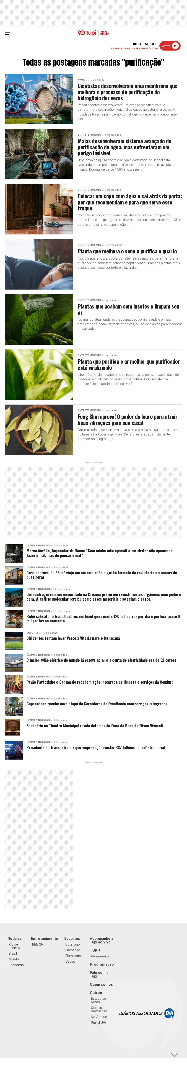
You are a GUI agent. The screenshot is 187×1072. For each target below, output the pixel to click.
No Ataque (99, 1017)
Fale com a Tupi (99, 974)
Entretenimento (44, 938)
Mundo (14, 959)
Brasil (13, 953)
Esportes (72, 938)
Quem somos (101, 984)
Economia (16, 965)
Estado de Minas (98, 1000)
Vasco (70, 961)
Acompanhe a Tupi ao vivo (101, 940)
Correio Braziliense (99, 1009)
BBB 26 (37, 944)
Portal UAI (98, 1023)
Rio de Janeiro (14, 946)
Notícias (15, 938)
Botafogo (72, 944)
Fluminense (74, 956)
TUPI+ (95, 950)
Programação (101, 956)
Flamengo (72, 950)
